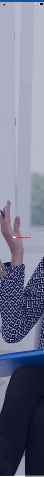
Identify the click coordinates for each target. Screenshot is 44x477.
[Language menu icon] (41, 4)
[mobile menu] (35, 4)
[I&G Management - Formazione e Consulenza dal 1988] (4, 4)
